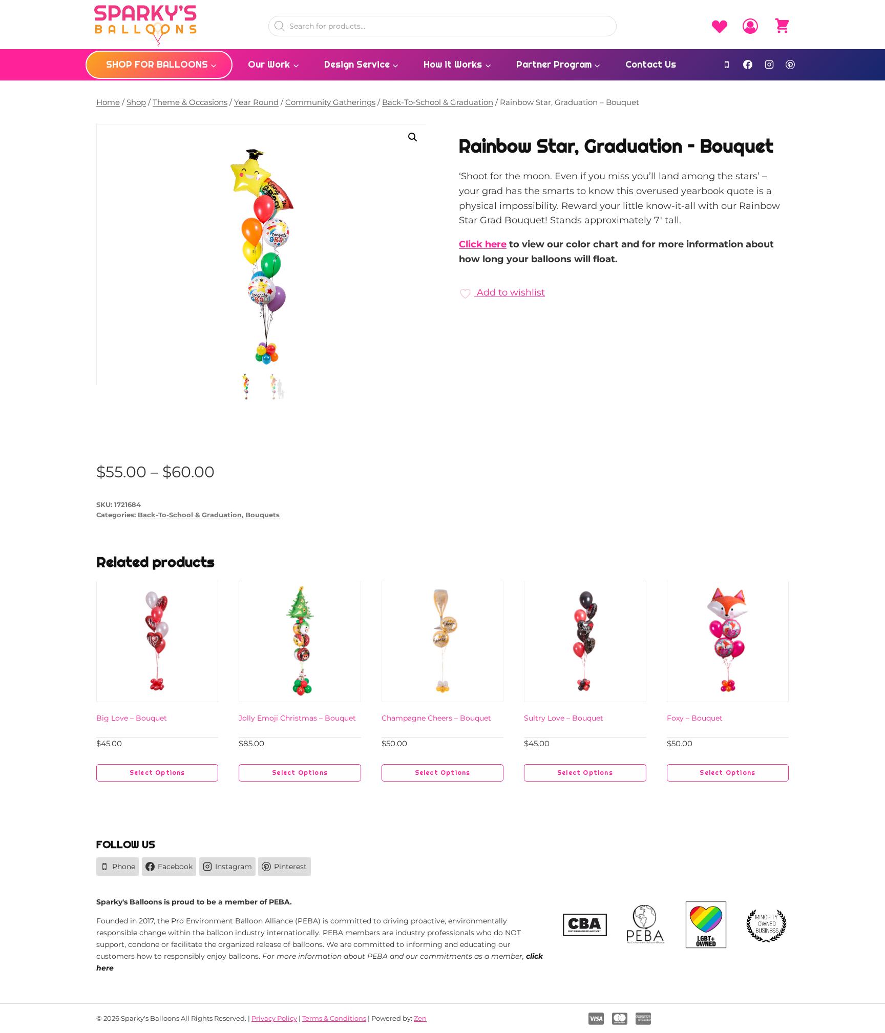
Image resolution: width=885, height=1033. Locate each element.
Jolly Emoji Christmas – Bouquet (297, 718)
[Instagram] (769, 64)
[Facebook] (748, 64)
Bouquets (262, 515)
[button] (413, 137)
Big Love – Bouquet (131, 718)
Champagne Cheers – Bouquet (436, 718)
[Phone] (727, 64)
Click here (483, 244)
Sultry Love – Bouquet (563, 718)
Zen (420, 1018)
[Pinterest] (790, 64)
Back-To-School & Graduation (190, 515)
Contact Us (650, 64)
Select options (157, 773)
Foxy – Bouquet (695, 718)
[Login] (750, 26)
